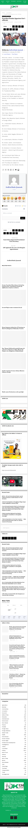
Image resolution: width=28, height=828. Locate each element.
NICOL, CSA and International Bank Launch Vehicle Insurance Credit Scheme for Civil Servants (12, 497)
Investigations (5, 744)
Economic (4, 713)
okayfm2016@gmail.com (16, 810)
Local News (4, 16)
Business (4, 707)
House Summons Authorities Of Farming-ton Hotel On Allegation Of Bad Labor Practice (13, 328)
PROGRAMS (13, 1)
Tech (3, 764)
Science (4, 754)
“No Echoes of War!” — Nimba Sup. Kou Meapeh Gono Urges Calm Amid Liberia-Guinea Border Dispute (13, 578)
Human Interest (5, 738)
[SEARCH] (24, 528)
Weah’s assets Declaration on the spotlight (13, 392)
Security (4, 756)
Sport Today (5, 758)
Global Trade (5, 732)
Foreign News (5, 728)
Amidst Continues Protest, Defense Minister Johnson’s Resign (13, 371)
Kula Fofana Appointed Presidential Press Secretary (14, 240)
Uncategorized (5, 774)
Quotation (19, 1)
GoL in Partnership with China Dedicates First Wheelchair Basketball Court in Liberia (16, 685)
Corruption (4, 711)
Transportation (5, 770)
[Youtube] (15, 817)
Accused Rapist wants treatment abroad (12, 307)
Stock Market (5, 762)
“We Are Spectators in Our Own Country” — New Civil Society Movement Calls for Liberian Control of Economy (14, 520)
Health (3, 734)
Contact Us (8, 2)
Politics (4, 750)
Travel (3, 772)
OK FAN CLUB (24, 2)
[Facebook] (11, 817)
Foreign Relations (6, 730)
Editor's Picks (5, 714)
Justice (3, 746)
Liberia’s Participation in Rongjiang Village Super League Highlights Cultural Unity (16, 637)
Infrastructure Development (8, 742)
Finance (4, 724)
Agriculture (4, 705)
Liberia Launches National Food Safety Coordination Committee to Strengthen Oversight (11, 515)
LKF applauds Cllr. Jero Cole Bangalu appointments (14, 248)
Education (4, 716)
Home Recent (5, 736)
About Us (2, 2)
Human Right (5, 740)
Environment (5, 720)
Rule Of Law (5, 752)
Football (4, 726)
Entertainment (5, 718)
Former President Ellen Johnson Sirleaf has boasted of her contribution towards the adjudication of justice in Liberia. (13, 286)
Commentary (5, 709)
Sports (3, 760)
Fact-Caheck (5, 722)
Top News (9, 16)
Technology (5, 766)
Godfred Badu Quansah (8, 22)
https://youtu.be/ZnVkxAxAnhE (9, 470)
